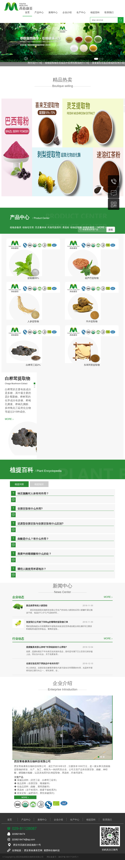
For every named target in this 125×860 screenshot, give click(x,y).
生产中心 (81, 12)
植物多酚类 (15, 227)
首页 (27, 12)
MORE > (108, 584)
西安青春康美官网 (33, 838)
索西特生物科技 (52, 838)
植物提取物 (76, 227)
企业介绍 (67, 12)
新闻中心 (53, 12)
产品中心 (39, 12)
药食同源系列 (54, 227)
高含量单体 (40, 227)
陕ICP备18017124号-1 (68, 844)
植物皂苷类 (28, 227)
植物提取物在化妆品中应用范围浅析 (56, 62)
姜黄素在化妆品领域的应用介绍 (101, 62)
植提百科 (95, 12)
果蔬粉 (65, 227)
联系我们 (109, 12)
